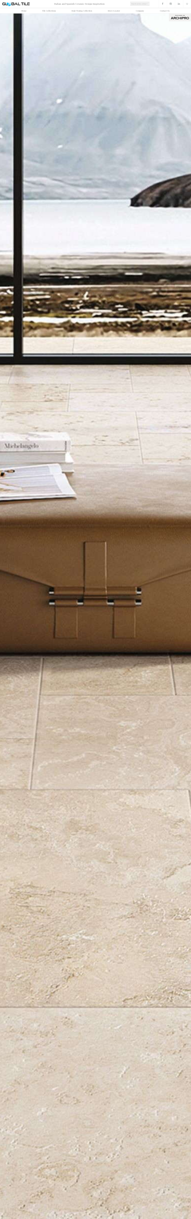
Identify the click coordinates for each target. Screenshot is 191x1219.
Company (140, 11)
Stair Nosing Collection (82, 11)
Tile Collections (49, 11)
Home (24, 11)
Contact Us (165, 11)
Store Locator (114, 11)
